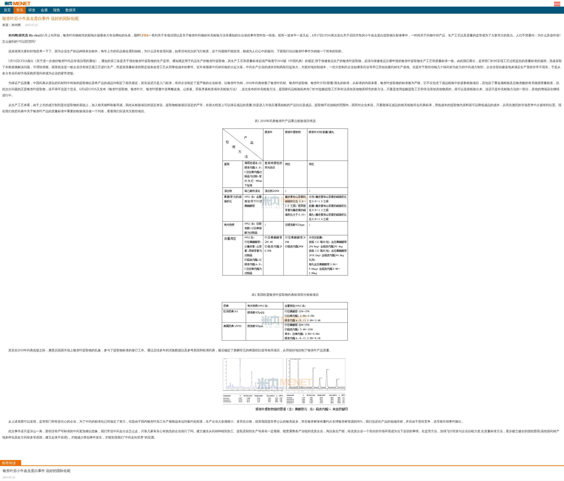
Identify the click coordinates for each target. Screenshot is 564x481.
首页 (7, 10)
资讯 (19, 10)
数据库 (70, 10)
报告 (56, 10)
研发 (31, 10)
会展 (44, 10)
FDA (145, 35)
